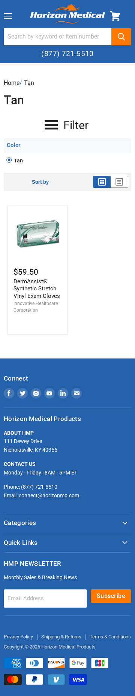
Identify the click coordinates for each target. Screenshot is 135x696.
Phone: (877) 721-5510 (30, 487)
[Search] (121, 36)
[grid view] (102, 182)
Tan (29, 82)
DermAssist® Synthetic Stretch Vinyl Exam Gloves (37, 288)
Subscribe (111, 595)
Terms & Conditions (110, 636)
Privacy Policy (18, 636)
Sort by (40, 182)
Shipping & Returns (61, 636)
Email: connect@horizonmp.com (41, 495)
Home (12, 82)
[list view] (119, 182)
